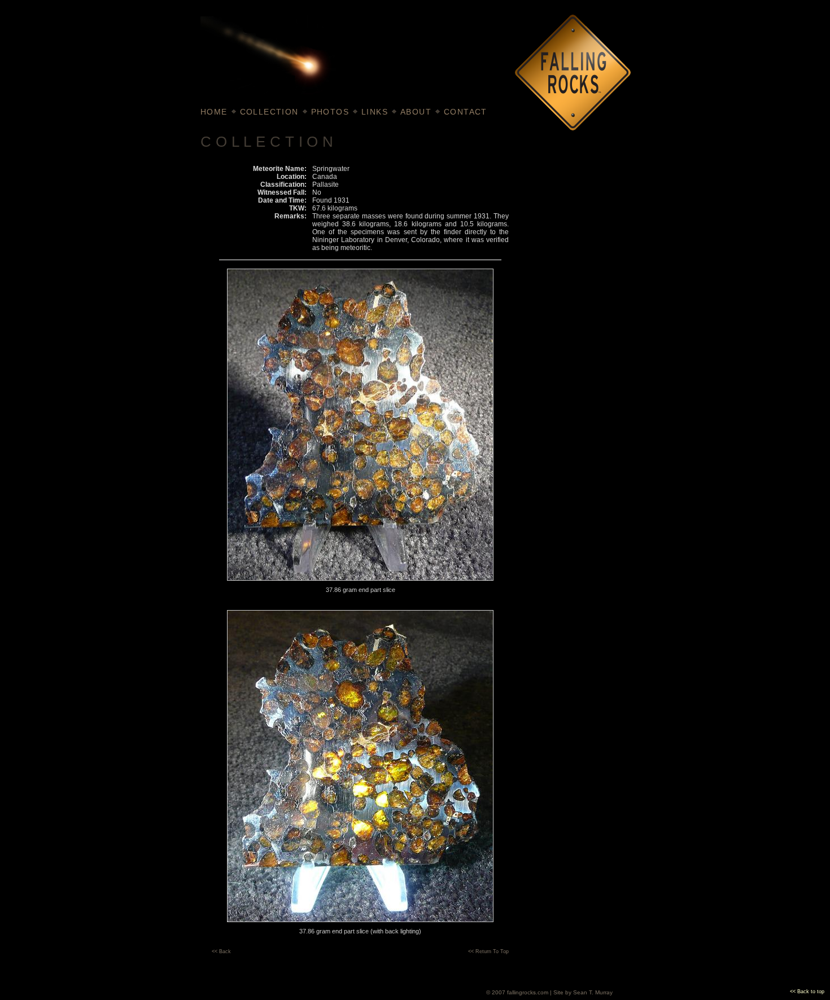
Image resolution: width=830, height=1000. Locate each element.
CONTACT (465, 111)
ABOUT (415, 111)
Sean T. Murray (593, 992)
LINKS (374, 111)
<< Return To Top (488, 951)
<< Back (221, 951)
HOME (214, 111)
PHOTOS (330, 111)
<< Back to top (807, 991)
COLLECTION (269, 111)
